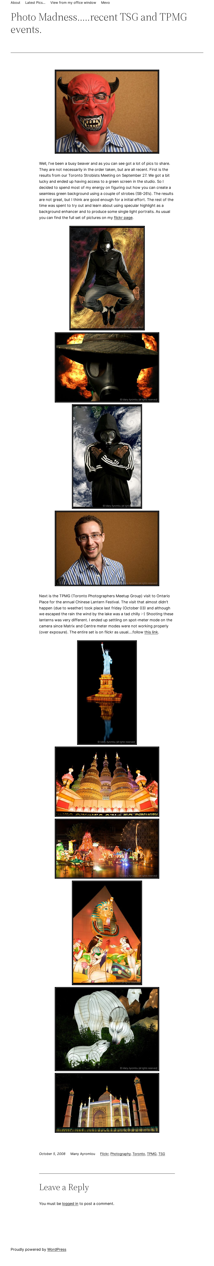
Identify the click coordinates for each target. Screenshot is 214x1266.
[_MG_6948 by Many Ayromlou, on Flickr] (107, 1070)
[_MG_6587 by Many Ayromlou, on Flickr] (107, 401)
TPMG (152, 1154)
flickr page (123, 217)
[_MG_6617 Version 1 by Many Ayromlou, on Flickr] (107, 329)
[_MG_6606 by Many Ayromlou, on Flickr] (107, 507)
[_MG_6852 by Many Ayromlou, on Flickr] (107, 815)
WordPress (56, 1249)
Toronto (138, 1154)
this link (151, 632)
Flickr (104, 1154)
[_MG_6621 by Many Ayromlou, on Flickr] (107, 585)
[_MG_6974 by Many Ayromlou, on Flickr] (107, 1131)
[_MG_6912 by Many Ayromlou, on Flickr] (107, 984)
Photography (120, 1154)
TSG (161, 1154)
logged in (70, 1203)
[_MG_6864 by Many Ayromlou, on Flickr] (107, 877)
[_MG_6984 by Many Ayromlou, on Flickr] (107, 743)
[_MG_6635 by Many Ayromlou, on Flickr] (107, 152)
